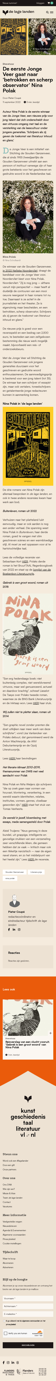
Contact (7, 1202)
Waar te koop (9, 1258)
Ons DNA (7, 1184)
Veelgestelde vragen (12, 1221)
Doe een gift (9, 1165)
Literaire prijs (36, 872)
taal (28, 1122)
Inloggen (40, 3)
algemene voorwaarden (31, 1321)
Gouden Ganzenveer (14, 872)
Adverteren (8, 1267)
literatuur (28, 1128)
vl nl (28, 1134)
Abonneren (8, 1263)
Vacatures (7, 1206)
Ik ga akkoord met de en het (25, 1322)
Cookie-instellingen (12, 1243)
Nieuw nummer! (10, 3)
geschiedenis (28, 1116)
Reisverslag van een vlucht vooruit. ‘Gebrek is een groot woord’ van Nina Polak (27, 1044)
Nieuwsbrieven (10, 1226)
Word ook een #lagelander (15, 1160)
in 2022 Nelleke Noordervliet (20, 270)
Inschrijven (28, 1345)
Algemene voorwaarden (14, 1234)
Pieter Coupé (14, 98)
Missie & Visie (9, 1193)
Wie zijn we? (9, 1189)
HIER (25, 561)
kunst (28, 1110)
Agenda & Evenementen (14, 1230)
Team (12, 1197)
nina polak (10, 878)
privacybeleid (11, 1324)
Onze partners (9, 1169)
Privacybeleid (9, 1239)
